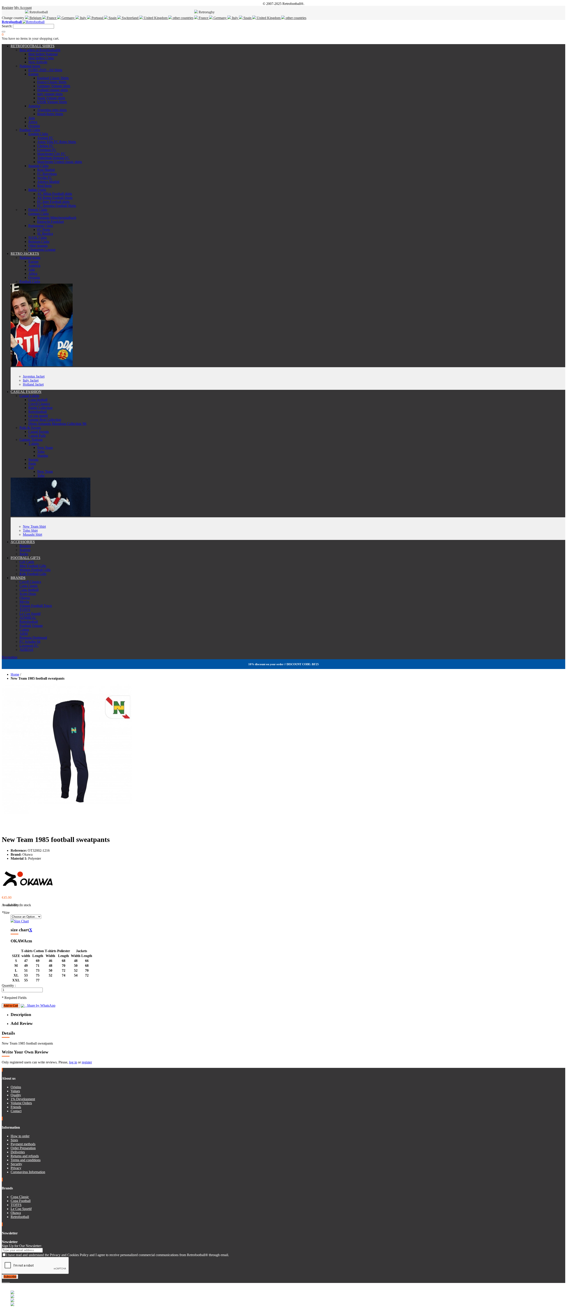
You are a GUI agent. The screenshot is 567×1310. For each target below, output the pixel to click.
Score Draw (27, 594)
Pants (32, 463)
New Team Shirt (34, 526)
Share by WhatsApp (39, 1005)
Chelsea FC (45, 146)
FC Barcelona (47, 174)
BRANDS (18, 578)
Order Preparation (23, 1148)
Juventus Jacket (34, 376)
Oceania (34, 126)
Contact (16, 1111)
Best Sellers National (43, 54)
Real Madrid (46, 170)
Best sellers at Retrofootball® (39, 50)
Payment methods (23, 1144)
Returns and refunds (25, 1156)
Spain (112, 18)
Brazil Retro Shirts (50, 114)
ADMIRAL (27, 618)
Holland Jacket (33, 384)
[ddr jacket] (42, 365)
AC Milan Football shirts (54, 194)
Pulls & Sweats (30, 427)
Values (15, 1091)
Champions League (42, 249)
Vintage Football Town (35, 606)
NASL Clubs (37, 237)
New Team (45, 447)
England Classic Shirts (53, 78)
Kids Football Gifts (32, 574)
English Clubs (38, 134)
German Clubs (38, 214)
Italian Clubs (37, 190)
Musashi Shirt (32, 534)
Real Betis (44, 186)
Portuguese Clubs (40, 225)
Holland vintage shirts (52, 90)
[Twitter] (4, 1281)
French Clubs (37, 210)
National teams (29, 66)
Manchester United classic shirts (59, 162)
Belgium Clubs (38, 241)
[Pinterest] (9, 1281)
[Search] (3, 31)
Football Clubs (29, 130)
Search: (7, 26)
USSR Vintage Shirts (52, 102)
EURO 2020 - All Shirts (45, 70)
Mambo (42, 455)
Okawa (24, 598)
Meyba (24, 602)
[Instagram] (6, 1281)
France (51, 18)
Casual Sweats (38, 431)
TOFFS (24, 610)
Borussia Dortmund (33, 637)
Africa (32, 122)
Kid (31, 467)
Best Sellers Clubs (41, 58)
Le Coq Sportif (30, 614)
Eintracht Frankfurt (50, 222)
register (87, 1062)
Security (16, 1164)
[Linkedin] (8, 1281)
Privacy (16, 1168)
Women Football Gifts (34, 570)
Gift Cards (26, 562)
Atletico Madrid (48, 182)
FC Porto (43, 229)
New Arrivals (37, 62)
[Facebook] (3, 1281)
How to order (20, 1136)
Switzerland (130, 18)
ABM (23, 633)
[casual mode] (50, 515)
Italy (83, 18)
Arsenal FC (45, 138)
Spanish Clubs (38, 166)
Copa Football (21, 1201)
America (34, 106)
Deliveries (18, 1152)
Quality (16, 1095)
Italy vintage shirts (50, 94)
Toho (41, 451)
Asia (31, 118)
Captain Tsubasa (31, 439)
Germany (68, 18)
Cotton (24, 629)
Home (15, 674)
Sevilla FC (44, 178)
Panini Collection (40, 408)
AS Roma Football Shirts (54, 198)
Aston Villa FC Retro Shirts (56, 142)
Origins (16, 1087)
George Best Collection (44, 420)
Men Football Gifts (32, 566)
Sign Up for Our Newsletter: (22, 1246)
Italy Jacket (31, 380)
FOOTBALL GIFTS (25, 558)
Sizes (14, 1140)
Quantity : (9, 985)
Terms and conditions (26, 1160)
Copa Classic (28, 586)
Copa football (37, 400)
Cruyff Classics (39, 404)
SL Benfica (45, 233)
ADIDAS (26, 649)
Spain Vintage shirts (51, 98)
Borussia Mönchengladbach (56, 218)
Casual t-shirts (29, 396)
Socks (23, 554)
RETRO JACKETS (25, 253)
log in (73, 1062)
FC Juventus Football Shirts (56, 206)
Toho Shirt (30, 530)
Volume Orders (21, 1103)
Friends (16, 1107)
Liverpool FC (46, 150)
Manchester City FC (51, 154)
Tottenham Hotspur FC (53, 158)
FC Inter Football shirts (53, 202)
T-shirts (33, 443)
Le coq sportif (38, 416)
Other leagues (38, 245)
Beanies (25, 546)
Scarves (24, 550)
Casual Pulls (37, 435)
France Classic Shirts (51, 82)
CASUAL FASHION (26, 392)
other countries (182, 18)
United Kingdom (155, 18)
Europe (33, 74)
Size (6, 912)
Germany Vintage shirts (53, 86)
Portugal (97, 18)
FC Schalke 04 (29, 641)
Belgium (35, 18)
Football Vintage (31, 626)
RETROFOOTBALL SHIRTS (32, 46)
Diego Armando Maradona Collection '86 (57, 424)
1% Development (23, 1099)
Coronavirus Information (28, 1172)
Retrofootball (37, 412)
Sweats (33, 459)
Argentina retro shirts (52, 110)
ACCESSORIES (23, 542)
